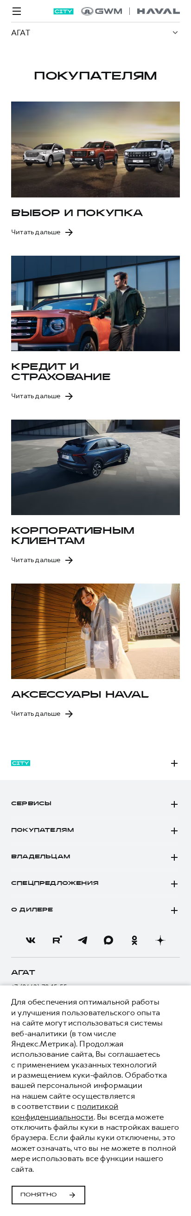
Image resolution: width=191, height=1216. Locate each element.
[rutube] (56, 940)
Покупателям (42, 830)
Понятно (38, 1195)
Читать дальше (36, 232)
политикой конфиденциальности (64, 1111)
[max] (108, 940)
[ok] (134, 940)
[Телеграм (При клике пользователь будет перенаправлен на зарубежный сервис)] (82, 940)
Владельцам (40, 857)
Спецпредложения (55, 883)
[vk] (30, 940)
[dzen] (160, 940)
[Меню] (16, 11)
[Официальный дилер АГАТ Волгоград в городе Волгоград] (130, 11)
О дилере (32, 910)
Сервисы (31, 804)
